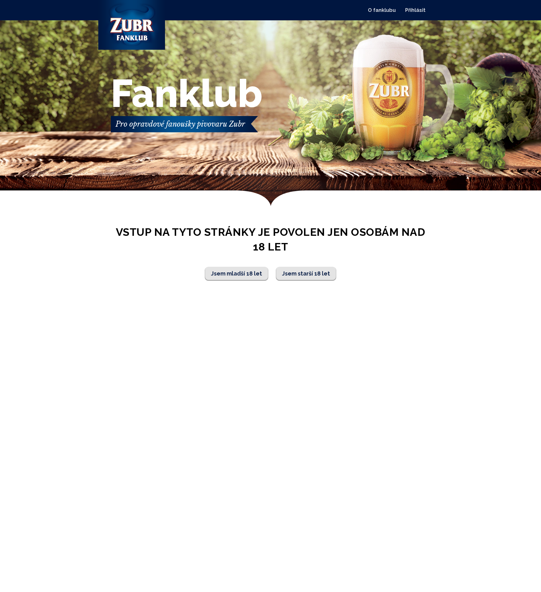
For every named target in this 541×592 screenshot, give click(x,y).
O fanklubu (382, 10)
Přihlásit (415, 10)
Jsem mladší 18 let (236, 273)
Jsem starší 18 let (306, 273)
